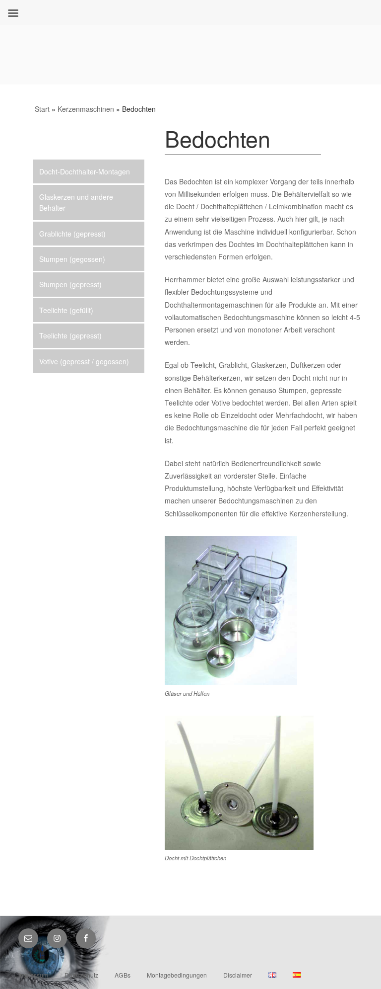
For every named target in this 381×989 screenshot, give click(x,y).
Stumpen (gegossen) (72, 259)
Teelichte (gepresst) (70, 335)
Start (42, 109)
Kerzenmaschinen (86, 109)
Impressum (33, 975)
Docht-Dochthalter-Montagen (84, 171)
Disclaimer (237, 975)
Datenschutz (81, 975)
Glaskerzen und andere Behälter (76, 202)
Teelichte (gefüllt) (66, 310)
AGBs (122, 975)
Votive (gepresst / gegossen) (84, 361)
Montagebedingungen (177, 975)
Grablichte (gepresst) (72, 234)
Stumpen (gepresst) (70, 284)
